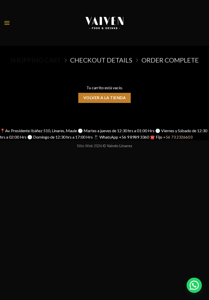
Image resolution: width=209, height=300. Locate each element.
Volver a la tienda (104, 97)
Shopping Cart (35, 60)
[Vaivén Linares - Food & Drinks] (104, 23)
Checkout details (101, 60)
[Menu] (7, 23)
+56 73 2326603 (177, 136)
